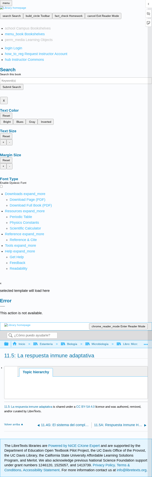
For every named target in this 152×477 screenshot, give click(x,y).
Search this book (10, 74)
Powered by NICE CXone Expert (74, 446)
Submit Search (12, 87)
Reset (6, 115)
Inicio (22, 344)
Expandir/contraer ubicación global (146, 342)
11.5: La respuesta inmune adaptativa (28, 406)
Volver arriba (12, 424)
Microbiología (100, 344)
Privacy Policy (104, 465)
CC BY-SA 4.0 (85, 406)
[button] (17, 263)
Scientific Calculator (25, 228)
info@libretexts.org (131, 470)
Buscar (10, 336)
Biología (72, 344)
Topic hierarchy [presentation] (36, 372)
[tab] (36, 372)
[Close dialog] (2, 306)
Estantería (46, 344)
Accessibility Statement (41, 470)
